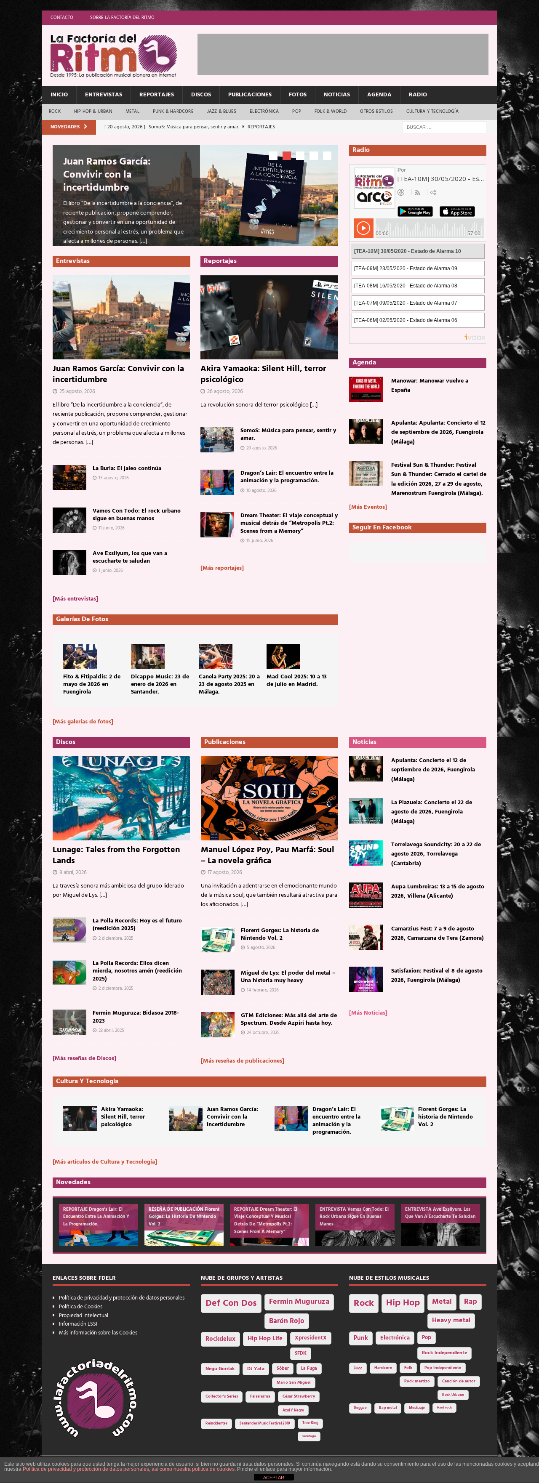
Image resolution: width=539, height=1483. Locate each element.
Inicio (59, 95)
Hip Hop (403, 1303)
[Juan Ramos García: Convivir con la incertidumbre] (121, 317)
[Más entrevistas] (75, 599)
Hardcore (383, 1367)
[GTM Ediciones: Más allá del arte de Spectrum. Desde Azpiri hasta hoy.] (218, 1024)
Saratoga (309, 1436)
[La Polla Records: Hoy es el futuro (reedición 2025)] (69, 930)
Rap (470, 1302)
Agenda (379, 95)
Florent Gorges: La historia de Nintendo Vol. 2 (280, 934)
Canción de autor (458, 1381)
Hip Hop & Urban (93, 111)
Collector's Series (221, 1396)
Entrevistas (103, 95)
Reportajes (156, 95)
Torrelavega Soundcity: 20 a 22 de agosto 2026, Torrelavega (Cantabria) (436, 854)
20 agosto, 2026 (261, 448)
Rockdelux (220, 1339)
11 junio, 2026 (112, 528)
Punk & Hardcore (173, 111)
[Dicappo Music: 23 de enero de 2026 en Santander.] (148, 656)
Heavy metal (451, 1320)
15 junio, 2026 (259, 541)
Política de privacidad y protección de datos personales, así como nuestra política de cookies (129, 1469)
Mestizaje (417, 1408)
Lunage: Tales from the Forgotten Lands (116, 855)
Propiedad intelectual (83, 1315)
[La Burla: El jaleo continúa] (69, 477)
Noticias (337, 95)
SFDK (301, 1353)
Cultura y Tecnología (432, 111)
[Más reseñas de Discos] (84, 1058)
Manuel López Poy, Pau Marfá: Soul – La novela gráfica (267, 855)
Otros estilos (376, 111)
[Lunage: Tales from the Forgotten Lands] (121, 798)
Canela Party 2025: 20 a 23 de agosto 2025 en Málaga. (229, 684)
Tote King (310, 1423)
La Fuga (309, 1368)
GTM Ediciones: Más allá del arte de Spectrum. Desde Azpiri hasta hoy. (289, 1019)
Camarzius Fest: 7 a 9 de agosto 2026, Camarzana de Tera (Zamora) (437, 933)
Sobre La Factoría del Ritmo (122, 17)
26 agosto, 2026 (225, 391)
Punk (361, 1338)
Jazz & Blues (221, 111)
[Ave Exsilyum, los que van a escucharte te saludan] (69, 562)
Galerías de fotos (82, 619)
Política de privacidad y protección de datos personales (121, 1298)
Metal (132, 111)
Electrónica (264, 111)
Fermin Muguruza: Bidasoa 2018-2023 (136, 1017)
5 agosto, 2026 (261, 947)
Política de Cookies (80, 1306)
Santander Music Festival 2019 (265, 1424)
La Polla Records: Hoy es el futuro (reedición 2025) (137, 924)
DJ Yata (255, 1369)
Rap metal (388, 1408)
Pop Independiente (442, 1368)
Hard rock (444, 1407)
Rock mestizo (417, 1381)
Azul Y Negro (293, 1410)
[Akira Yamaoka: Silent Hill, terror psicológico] (269, 317)
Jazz (358, 1368)
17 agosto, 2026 (225, 872)
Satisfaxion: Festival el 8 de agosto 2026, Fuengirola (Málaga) (437, 975)
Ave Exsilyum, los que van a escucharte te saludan (130, 557)
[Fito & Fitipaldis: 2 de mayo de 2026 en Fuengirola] (80, 656)
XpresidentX (311, 1338)
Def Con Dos (231, 1303)
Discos (201, 95)
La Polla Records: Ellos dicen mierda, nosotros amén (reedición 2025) (137, 971)
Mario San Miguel (294, 1382)
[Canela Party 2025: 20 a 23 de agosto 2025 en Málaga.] (215, 656)
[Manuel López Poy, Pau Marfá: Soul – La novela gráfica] (269, 798)
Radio (418, 95)
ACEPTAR (273, 1477)
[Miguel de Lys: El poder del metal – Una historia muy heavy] (218, 982)
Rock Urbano (453, 1395)
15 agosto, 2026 (114, 478)
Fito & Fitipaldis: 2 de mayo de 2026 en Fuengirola (91, 684)
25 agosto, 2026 (77, 391)
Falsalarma (260, 1396)
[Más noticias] (368, 1013)
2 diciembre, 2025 (116, 938)
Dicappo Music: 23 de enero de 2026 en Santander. (160, 684)
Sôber (283, 1368)
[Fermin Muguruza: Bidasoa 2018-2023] (69, 1022)
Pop (296, 111)
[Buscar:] (444, 127)
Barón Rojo (286, 1321)
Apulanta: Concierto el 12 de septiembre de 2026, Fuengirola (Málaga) (433, 770)
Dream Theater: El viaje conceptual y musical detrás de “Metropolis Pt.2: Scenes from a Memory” (289, 523)
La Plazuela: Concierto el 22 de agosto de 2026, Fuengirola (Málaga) (431, 812)
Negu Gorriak (220, 1369)
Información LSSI (78, 1324)
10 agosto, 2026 (261, 490)
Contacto (62, 17)
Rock (55, 111)
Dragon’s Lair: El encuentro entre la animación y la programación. (287, 477)
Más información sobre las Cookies (98, 1333)
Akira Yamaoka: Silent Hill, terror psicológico (263, 374)
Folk (408, 1368)
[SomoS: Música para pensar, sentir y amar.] (217, 439)
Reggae (360, 1408)
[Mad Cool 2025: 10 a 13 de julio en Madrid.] (283, 656)
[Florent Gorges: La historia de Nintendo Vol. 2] (218, 939)
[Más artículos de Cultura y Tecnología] (105, 1162)
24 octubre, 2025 (263, 1033)
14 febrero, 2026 (263, 990)
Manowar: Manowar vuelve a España (429, 385)
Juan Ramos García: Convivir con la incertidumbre (107, 175)
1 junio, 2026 (111, 570)
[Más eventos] (368, 507)
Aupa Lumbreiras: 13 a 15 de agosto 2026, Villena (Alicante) (437, 891)
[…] (143, 241)
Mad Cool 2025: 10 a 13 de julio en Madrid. (297, 680)
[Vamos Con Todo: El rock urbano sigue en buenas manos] (69, 520)
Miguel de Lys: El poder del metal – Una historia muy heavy (288, 977)
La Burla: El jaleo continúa (127, 468)
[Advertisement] (350, 53)
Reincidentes (216, 1424)
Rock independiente (444, 1353)
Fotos (298, 95)
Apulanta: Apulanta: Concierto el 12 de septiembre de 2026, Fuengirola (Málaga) (438, 432)
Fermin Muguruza (299, 1302)
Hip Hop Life (265, 1339)
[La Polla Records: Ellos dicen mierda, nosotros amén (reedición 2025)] (69, 972)
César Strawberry (299, 1396)
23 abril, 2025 (111, 1030)
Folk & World (331, 111)
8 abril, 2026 (73, 872)
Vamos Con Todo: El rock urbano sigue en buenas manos (137, 515)
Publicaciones (250, 95)
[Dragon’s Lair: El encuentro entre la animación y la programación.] (217, 482)
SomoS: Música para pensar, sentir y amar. (288, 434)
